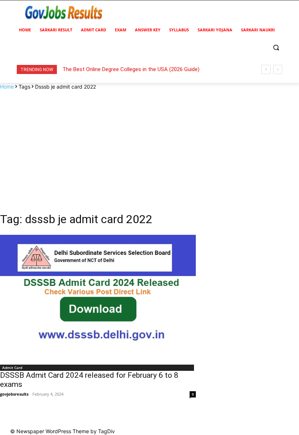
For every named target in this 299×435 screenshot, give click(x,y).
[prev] (266, 69)
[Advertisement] (149, 145)
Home (7, 86)
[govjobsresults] (64, 13)
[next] (277, 69)
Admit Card (12, 367)
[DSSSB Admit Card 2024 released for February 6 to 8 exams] (98, 297)
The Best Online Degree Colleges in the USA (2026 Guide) (130, 69)
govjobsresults (14, 394)
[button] (275, 47)
